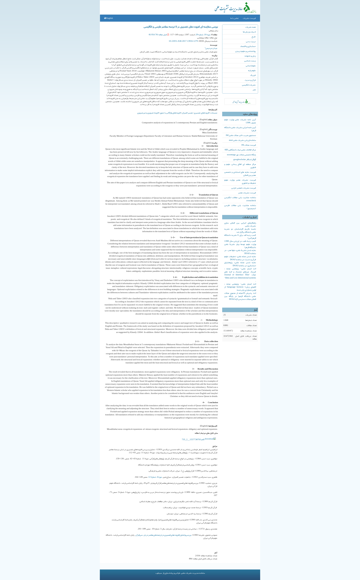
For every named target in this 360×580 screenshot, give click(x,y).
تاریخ (254, 36)
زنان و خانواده (250, 56)
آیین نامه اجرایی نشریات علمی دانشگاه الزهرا (240, 128)
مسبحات (213, 113)
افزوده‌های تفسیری (201, 113)
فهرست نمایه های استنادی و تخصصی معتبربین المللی (240, 173)
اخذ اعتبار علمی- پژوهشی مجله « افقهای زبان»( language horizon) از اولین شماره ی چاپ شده (240, 287)
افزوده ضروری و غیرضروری (148, 113)
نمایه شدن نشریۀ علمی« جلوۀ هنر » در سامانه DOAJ (240, 251)
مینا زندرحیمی (211, 47)
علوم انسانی (251, 66)
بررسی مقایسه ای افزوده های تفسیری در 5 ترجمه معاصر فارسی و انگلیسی (181, 26)
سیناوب (159, 573)
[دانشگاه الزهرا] (240, 101)
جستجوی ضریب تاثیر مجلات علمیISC (241, 135)
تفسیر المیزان (187, 113)
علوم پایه (252, 70)
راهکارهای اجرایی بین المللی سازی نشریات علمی (240, 224)
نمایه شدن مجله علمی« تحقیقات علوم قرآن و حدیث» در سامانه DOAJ (240, 257)
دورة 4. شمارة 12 (155, 477)
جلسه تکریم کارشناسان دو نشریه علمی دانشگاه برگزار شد (240, 230)
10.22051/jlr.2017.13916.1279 (183, 41)
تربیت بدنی (251, 41)
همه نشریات (250, 27)
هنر (254, 90)
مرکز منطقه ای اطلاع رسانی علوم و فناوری (240, 165)
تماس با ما (234, 18)
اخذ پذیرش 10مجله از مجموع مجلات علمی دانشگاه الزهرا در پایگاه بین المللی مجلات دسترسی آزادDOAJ (240, 296)
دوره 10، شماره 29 (203, 35)
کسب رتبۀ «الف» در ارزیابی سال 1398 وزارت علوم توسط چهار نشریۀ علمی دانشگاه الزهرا (240, 244)
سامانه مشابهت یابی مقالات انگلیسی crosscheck (240, 198)
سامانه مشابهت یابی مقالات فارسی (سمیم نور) (240, 206)
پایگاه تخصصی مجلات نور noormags (241, 155)
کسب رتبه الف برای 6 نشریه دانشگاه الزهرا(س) (240, 236)
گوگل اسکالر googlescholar (244, 159)
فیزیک (253, 75)
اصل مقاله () (158, 35)
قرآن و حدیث (250, 80)
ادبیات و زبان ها (249, 32)
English (109, 18)
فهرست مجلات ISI (248, 145)
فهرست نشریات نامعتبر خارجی (243, 188)
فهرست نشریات (249, 18)
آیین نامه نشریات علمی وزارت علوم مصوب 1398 (240, 121)
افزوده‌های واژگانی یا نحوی (170, 113)
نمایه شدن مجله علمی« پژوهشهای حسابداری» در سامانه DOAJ (240, 263)
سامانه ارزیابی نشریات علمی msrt (242, 140)
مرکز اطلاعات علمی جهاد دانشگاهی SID (240, 150)
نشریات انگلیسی (249, 85)
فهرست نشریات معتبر (247, 193)
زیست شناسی (250, 61)
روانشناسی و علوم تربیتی (245, 51)
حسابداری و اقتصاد (248, 46)
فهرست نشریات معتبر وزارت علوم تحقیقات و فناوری (240, 181)
